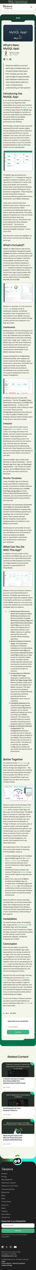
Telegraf (14, 429)
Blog (3, 1195)
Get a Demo (5, 1214)
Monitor (13, 177)
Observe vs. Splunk (8, 1183)
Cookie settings (6, 1265)
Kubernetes (13, 886)
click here (27, 1003)
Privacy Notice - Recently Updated (13, 1263)
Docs (3, 1198)
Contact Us (5, 1217)
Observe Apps (23, 763)
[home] (7, 7)
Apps (5, 964)
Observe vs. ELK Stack (9, 1186)
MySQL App (26, 107)
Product (4, 1173)
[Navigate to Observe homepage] (10, 1169)
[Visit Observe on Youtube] (15, 1247)
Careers (4, 1211)
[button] (31, 7)
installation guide (23, 925)
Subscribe (18, 1032)
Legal (3, 1261)
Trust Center (6, 1202)
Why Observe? (6, 1180)
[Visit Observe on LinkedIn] (2, 1247)
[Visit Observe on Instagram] (11, 1247)
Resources (5, 1192)
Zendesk (24, 872)
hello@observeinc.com (9, 1256)
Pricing (4, 1177)
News (3, 1208)
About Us (4, 1205)
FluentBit (23, 429)
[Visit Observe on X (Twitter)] (7, 1247)
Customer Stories (8, 1189)
